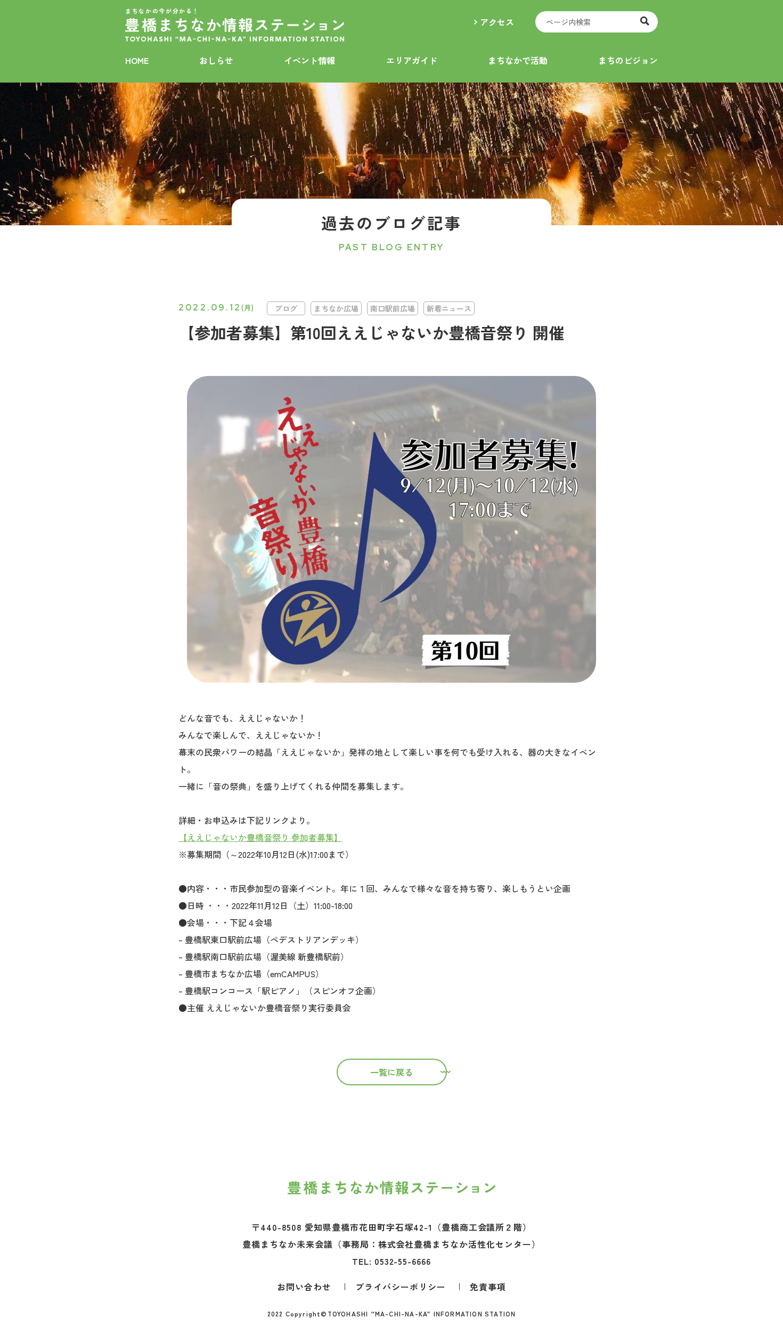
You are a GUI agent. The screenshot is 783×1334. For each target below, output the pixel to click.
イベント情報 (309, 60)
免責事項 (488, 1286)
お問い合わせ (304, 1286)
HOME (137, 60)
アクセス (497, 21)
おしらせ (216, 60)
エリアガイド (411, 60)
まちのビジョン (628, 60)
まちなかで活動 (518, 60)
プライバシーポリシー (400, 1286)
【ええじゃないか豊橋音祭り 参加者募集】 (260, 837)
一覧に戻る (391, 1072)
